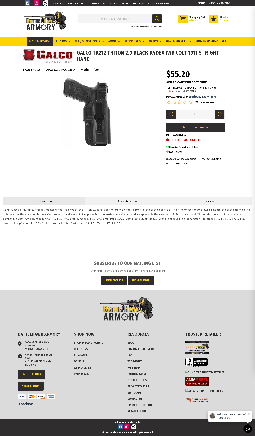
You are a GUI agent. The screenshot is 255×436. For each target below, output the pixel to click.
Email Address (114, 280)
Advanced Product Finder (146, 26)
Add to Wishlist (197, 127)
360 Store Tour (31, 374)
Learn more (189, 90)
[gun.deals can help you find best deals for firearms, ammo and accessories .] (206, 372)
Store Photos (30, 386)
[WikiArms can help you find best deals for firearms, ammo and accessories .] (205, 391)
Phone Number (140, 280)
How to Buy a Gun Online (183, 147)
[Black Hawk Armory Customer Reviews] (198, 353)
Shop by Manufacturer (211, 41)
